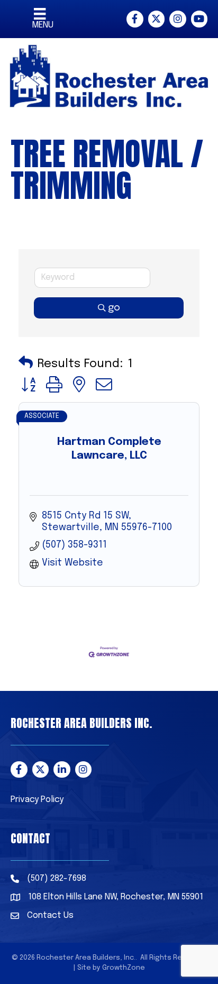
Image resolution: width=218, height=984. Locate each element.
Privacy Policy (37, 799)
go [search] (114, 308)
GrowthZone (123, 967)
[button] (26, 364)
